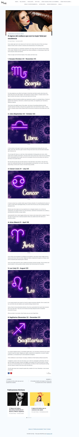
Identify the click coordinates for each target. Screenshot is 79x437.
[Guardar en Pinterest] (11, 373)
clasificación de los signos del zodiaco (16, 33)
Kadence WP (49, 433)
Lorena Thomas (12, 41)
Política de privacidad (38, 429)
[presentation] (17, 399)
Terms (45, 429)
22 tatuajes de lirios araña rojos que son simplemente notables (14, 381)
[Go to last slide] (9, 404)
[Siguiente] (48, 404)
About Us (30, 429)
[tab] (26, 417)
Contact (49, 429)
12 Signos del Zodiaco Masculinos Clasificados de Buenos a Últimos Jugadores (16, 410)
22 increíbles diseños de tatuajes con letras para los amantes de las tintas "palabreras (41, 381)
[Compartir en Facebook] (9, 373)
